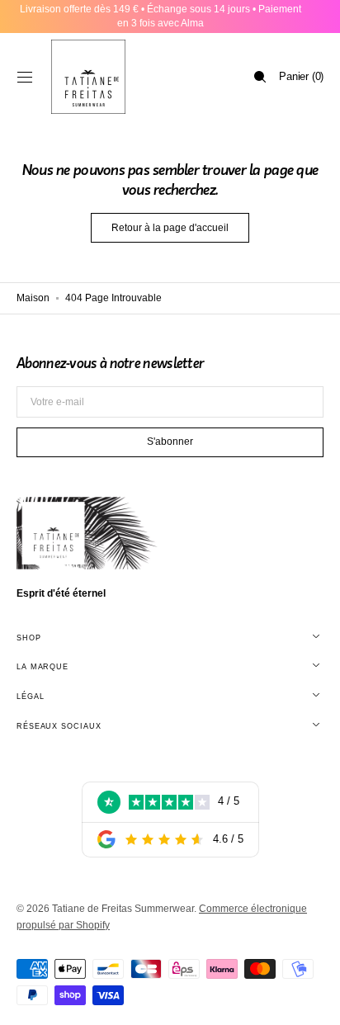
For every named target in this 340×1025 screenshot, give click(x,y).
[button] (25, 77)
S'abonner (170, 441)
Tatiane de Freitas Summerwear (123, 908)
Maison (33, 298)
